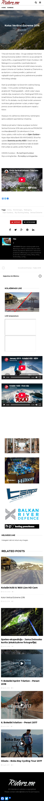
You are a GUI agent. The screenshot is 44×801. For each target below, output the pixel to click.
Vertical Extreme (36, 213)
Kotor (9, 210)
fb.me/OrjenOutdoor (25, 153)
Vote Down (30, 222)
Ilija (14, 239)
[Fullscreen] (40, 377)
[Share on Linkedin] (33, 229)
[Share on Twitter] (15, 229)
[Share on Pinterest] (27, 229)
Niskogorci (27, 210)
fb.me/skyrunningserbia (27, 156)
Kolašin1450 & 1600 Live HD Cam (19, 587)
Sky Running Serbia (22, 213)
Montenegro (17, 210)
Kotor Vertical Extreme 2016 (13, 597)
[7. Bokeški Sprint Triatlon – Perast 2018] (22, 663)
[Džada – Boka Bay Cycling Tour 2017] (22, 743)
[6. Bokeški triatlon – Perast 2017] (22, 705)
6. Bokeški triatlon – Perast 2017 (19, 722)
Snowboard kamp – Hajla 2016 (29, 268)
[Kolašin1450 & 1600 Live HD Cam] (22, 570)
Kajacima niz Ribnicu (11, 276)
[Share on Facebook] (10, 229)
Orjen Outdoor (8, 213)
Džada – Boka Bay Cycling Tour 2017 (21, 761)
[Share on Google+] (21, 229)
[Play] (4, 377)
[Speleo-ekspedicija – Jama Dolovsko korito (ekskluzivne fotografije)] (22, 622)
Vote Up (17, 222)
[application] (22, 367)
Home (4, 7)
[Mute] (37, 377)
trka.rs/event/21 (10, 131)
